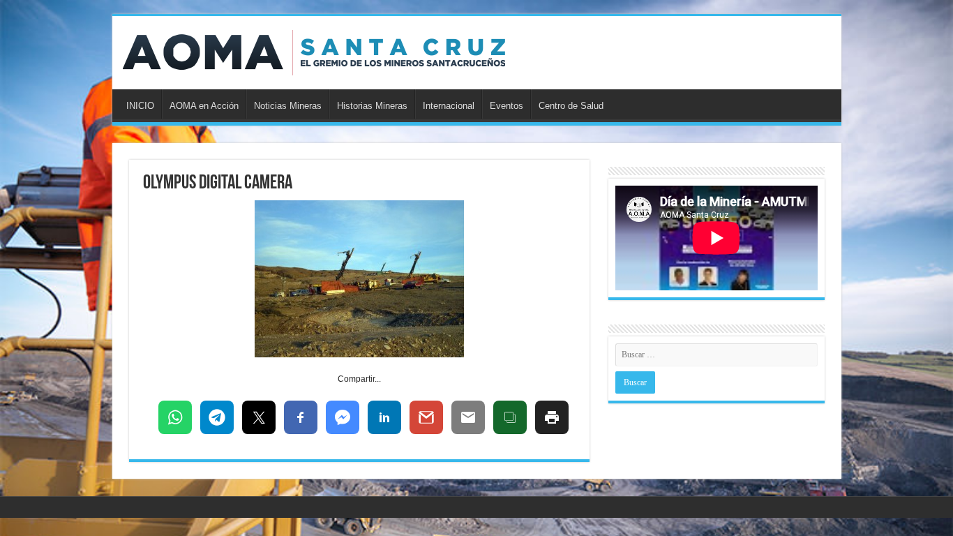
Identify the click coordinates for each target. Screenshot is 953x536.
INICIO (140, 105)
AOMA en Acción (204, 105)
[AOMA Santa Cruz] (314, 52)
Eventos (506, 105)
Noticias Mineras (288, 105)
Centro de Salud (571, 105)
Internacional (448, 105)
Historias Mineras (372, 105)
